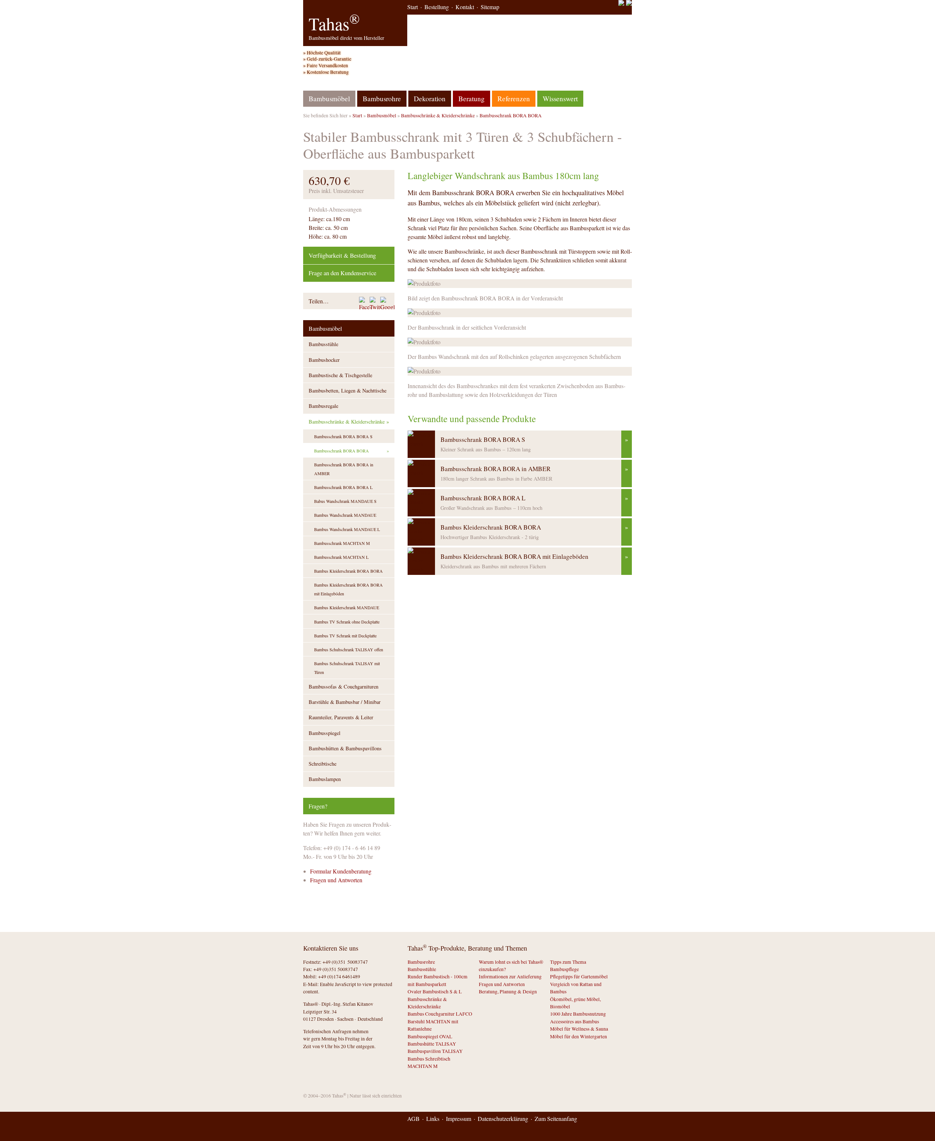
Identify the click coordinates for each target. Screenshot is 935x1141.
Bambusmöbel (381, 115)
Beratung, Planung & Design (508, 991)
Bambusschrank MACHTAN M (342, 543)
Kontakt (464, 7)
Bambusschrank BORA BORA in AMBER (343, 469)
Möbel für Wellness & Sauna (579, 1029)
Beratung (471, 98)
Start (412, 7)
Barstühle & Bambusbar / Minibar (345, 701)
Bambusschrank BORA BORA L (343, 487)
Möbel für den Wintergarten (578, 1036)
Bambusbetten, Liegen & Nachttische (347, 390)
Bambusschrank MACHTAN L (341, 557)
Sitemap (490, 7)
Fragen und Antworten (336, 880)
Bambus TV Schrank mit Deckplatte (345, 635)
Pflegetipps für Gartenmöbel (579, 976)
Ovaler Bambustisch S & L (435, 991)
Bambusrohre (382, 98)
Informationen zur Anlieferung (510, 976)
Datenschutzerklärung (503, 1118)
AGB (413, 1118)
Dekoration (430, 98)
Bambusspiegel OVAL (430, 1036)
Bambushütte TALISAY (432, 1043)
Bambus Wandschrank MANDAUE (345, 515)
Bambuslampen (325, 779)
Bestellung (436, 7)
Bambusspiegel (324, 732)
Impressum (458, 1118)
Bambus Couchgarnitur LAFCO (440, 1014)
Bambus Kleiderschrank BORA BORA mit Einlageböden (348, 589)
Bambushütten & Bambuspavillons (345, 748)
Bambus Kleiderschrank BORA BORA (348, 571)
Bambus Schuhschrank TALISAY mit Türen (347, 667)
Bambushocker (324, 359)
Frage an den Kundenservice (342, 273)
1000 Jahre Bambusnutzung (578, 1014)
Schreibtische (322, 763)
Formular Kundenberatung (340, 871)
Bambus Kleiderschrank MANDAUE (346, 607)
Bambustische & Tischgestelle (340, 375)
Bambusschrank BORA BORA (511, 115)
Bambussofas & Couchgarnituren (343, 686)
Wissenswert (560, 98)
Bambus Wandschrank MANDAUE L (347, 529)
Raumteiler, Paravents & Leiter (341, 717)
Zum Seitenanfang (556, 1118)
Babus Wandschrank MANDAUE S (345, 501)
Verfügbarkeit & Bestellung (342, 255)
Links (432, 1118)
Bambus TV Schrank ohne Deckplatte (346, 622)
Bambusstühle (323, 344)
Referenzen (513, 98)
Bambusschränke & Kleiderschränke (438, 115)
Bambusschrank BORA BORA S (343, 436)
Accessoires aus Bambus (574, 1021)
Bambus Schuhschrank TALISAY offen (348, 649)
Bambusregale (323, 405)
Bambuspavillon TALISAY (435, 1051)
